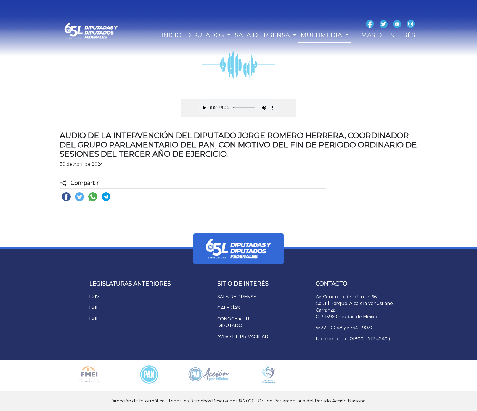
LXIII (94, 307)
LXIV (94, 296)
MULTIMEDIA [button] (322, 35)
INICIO (171, 35)
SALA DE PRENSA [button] (263, 35)
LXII (93, 319)
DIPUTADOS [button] (206, 35)
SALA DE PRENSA (236, 296)
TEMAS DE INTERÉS (384, 35)
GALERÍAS (228, 307)
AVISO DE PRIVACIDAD (242, 336)
